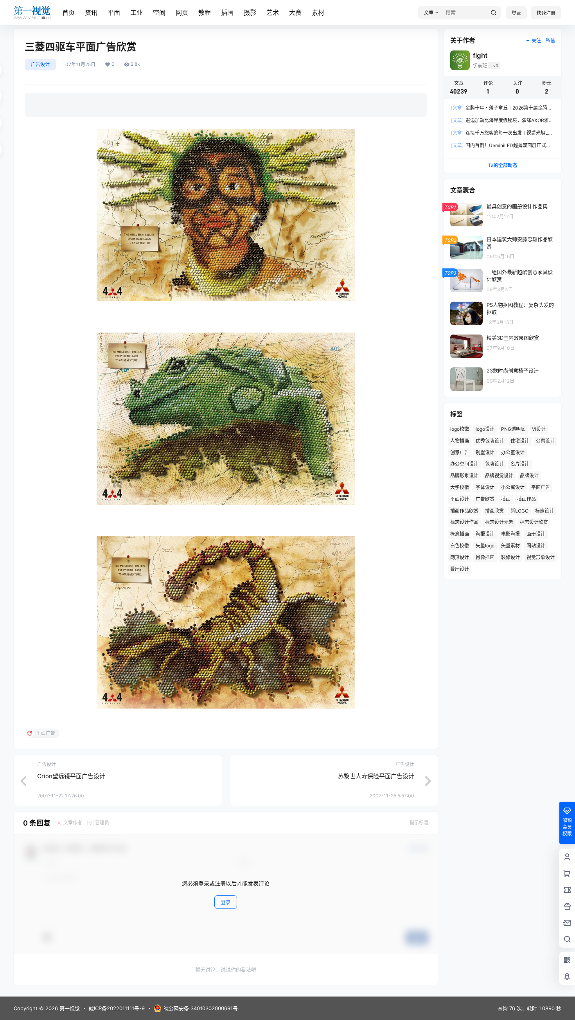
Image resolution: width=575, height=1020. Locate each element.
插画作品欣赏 (464, 511)
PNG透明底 (513, 429)
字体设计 (485, 487)
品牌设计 (529, 476)
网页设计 (459, 557)
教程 (204, 12)
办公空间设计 (464, 464)
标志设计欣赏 (534, 522)
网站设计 (535, 546)
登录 (516, 13)
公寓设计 (545, 441)
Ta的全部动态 (502, 165)
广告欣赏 (485, 499)
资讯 (91, 12)
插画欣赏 (494, 511)
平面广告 (540, 487)
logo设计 (485, 429)
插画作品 (526, 499)
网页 (182, 12)
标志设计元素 (499, 522)
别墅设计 (485, 452)
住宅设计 (519, 441)
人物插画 (459, 441)
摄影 (250, 12)
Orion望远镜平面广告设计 (71, 776)
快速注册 (546, 13)
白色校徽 (459, 546)
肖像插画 (485, 557)
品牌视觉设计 (499, 476)
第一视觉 (69, 1008)
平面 (114, 12)
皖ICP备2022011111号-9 (117, 1008)
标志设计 (544, 511)
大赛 (295, 12)
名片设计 (519, 464)
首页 (68, 12)
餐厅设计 (459, 569)
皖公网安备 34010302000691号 (201, 1008)
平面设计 (459, 499)
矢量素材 (510, 546)
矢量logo (485, 546)
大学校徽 (459, 487)
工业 (136, 12)
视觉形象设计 (540, 557)
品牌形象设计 (464, 476)
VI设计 (539, 429)
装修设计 (510, 557)
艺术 (272, 12)
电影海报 (510, 534)
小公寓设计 (513, 487)
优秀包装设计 (490, 441)
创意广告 (459, 452)
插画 (227, 12)
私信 (550, 40)
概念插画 (459, 534)
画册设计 (535, 534)
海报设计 (485, 534)
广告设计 (40, 64)
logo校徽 (459, 429)
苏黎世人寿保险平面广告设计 (376, 776)
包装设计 (494, 464)
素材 (318, 12)
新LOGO (519, 511)
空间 (159, 12)
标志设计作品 (464, 522)
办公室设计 (513, 452)
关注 (536, 40)
